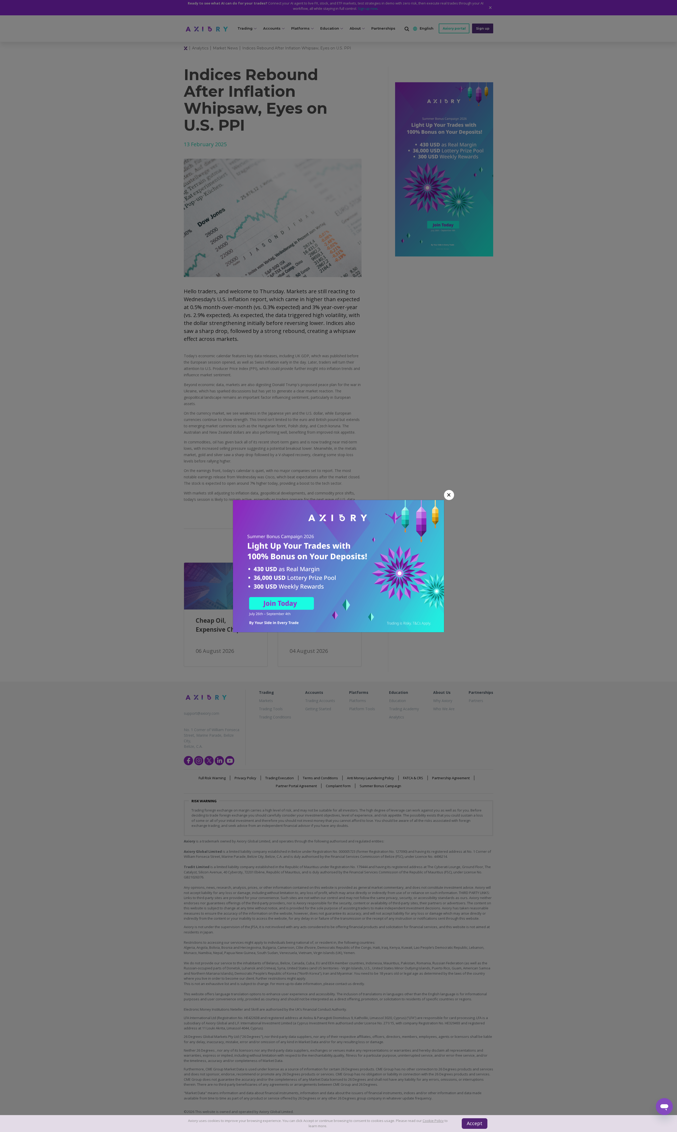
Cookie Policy (433, 1120)
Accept (474, 1123)
